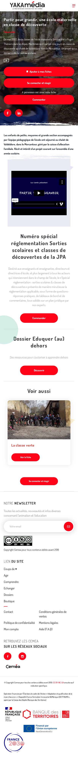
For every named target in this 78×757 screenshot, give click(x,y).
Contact (8, 612)
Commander (39, 318)
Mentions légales (48, 623)
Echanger (9, 588)
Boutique (9, 601)
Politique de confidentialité (19, 623)
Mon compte (11, 629)
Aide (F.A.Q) (45, 629)
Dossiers (8, 595)
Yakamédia (9, 32)
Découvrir (39, 370)
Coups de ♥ (10, 569)
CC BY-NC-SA (58, 682)
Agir (6, 575)
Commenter (39, 99)
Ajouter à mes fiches (40, 71)
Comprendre (11, 582)
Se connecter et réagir (39, 82)
